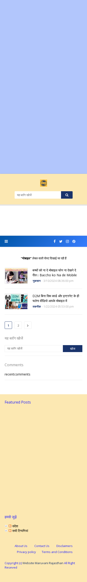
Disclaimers (64, 546)
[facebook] (54, 241)
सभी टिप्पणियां (19, 530)
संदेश (14, 526)
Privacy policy (26, 552)
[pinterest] (74, 241)
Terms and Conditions (57, 552)
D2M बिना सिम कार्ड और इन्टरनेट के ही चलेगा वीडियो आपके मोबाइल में (55, 298)
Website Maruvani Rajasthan (43, 563)
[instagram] (67, 241)
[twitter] (61, 241)
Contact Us (41, 546)
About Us (21, 546)
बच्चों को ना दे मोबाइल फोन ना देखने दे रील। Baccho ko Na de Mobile (54, 272)
